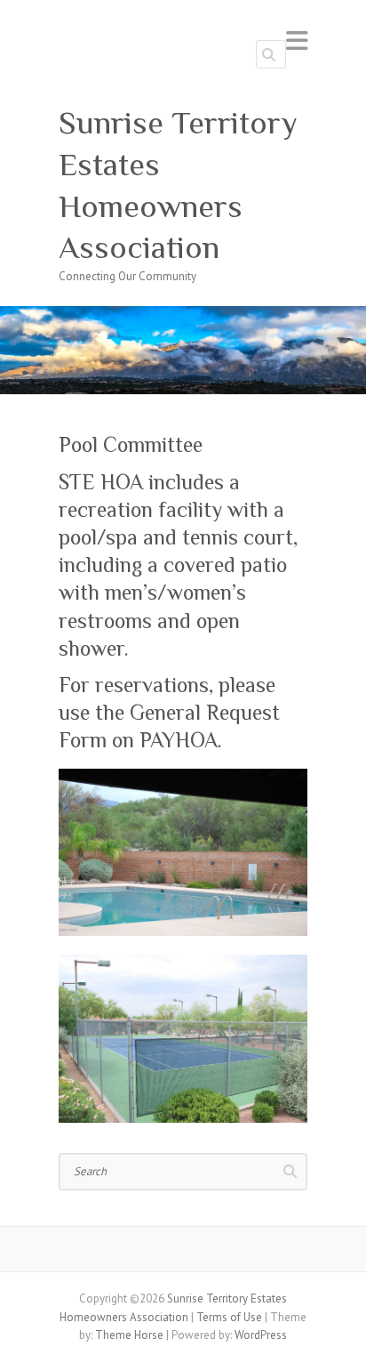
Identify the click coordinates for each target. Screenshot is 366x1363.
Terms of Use (229, 1317)
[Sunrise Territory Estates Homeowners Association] (183, 314)
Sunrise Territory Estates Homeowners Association (178, 185)
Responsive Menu (296, 40)
